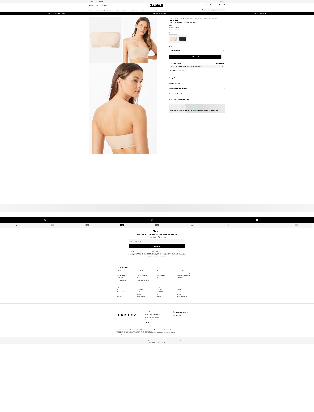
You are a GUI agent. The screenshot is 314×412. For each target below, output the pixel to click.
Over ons (121, 339)
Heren (97, 5)
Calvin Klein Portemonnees (184, 275)
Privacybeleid (146, 253)
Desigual (159, 287)
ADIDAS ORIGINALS (182, 296)
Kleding (176, 18)
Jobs (132, 339)
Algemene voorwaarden (153, 339)
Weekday (179, 291)
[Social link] (119, 315)
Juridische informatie (167, 339)
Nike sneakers (160, 270)
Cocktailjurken (140, 273)
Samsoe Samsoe (141, 296)
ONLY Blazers (120, 270)
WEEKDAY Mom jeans (182, 277)
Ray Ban (119, 287)
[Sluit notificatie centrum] (215, 5)
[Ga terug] (91, 19)
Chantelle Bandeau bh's (212, 18)
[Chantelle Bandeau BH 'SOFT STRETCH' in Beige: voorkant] (105, 40)
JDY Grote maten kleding (183, 273)
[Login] (211, 5)
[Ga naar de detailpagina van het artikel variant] (173, 39)
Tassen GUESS (181, 270)
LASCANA (159, 289)
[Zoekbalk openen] (202, 10)
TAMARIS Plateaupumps (123, 273)
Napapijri (179, 289)
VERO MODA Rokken (162, 273)
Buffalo (139, 294)
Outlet (92, 1)
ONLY (158, 294)
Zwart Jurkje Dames (142, 277)
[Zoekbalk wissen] (224, 10)
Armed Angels (120, 291)
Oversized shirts (161, 277)
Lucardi (179, 294)
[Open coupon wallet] (206, 5)
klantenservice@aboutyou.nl (156, 254)
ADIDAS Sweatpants (122, 280)
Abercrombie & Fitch (142, 287)
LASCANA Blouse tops (122, 277)
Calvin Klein (140, 289)
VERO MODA (160, 291)
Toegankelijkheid (179, 339)
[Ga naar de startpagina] (126, 309)
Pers (127, 339)
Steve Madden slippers (143, 270)
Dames (91, 5)
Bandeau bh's (201, 18)
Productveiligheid (190, 339)
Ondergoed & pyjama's (186, 18)
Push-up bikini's (161, 275)
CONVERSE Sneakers (142, 275)
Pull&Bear (119, 296)
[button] (197, 50)
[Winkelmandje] (224, 5)
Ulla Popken (140, 291)
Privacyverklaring (140, 339)
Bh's (195, 18)
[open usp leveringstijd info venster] (222, 66)
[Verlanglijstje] (220, 5)
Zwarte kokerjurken (122, 275)
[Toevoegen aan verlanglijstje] (223, 57)
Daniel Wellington (181, 287)
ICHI (118, 294)
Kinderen (104, 5)
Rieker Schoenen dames (143, 280)
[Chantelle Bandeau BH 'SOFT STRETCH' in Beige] (123, 108)
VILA (118, 289)
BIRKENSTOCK (160, 296)
